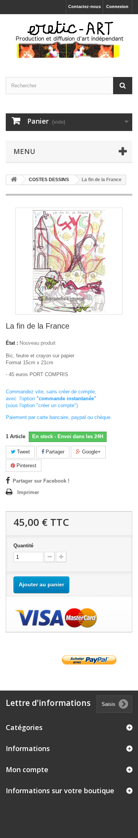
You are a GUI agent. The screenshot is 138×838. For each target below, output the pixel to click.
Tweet (22, 452)
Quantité (23, 545)
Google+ (90, 452)
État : (12, 343)
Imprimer (28, 492)
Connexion (117, 6)
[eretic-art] (69, 39)
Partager (54, 452)
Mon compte (27, 769)
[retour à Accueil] (14, 180)
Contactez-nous (84, 6)
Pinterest (25, 465)
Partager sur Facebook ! (41, 481)
